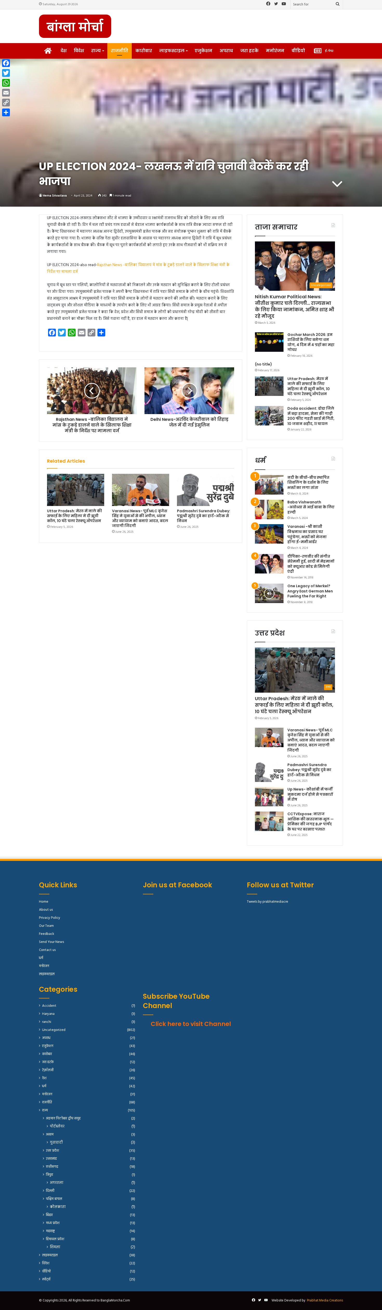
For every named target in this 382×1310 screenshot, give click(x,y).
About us (46, 910)
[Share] (6, 112)
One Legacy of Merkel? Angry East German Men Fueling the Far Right (310, 591)
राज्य (96, 51)
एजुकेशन (203, 51)
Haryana (48, 1014)
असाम (50, 1134)
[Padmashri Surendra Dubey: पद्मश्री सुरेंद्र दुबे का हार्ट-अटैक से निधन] (205, 490)
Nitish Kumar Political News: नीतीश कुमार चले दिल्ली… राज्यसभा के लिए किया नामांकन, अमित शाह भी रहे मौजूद (294, 306)
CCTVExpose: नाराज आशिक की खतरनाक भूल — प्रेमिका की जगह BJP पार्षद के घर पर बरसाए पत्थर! (310, 821)
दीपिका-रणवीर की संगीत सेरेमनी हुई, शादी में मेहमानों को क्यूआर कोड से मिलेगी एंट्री (310, 564)
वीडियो (298, 51)
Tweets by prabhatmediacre (267, 901)
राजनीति (119, 51)
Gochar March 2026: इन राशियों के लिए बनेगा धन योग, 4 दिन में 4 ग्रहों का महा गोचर (310, 342)
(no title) (263, 364)
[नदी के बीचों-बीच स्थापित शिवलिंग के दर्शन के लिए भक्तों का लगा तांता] (269, 485)
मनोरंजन (275, 51)
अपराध (226, 51)
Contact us (47, 950)
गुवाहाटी (56, 1142)
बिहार (49, 1215)
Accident (49, 1006)
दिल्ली (50, 1191)
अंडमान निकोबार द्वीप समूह (63, 1118)
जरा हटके (249, 51)
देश (64, 51)
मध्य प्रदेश (53, 1223)
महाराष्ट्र (50, 1231)
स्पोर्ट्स (46, 1279)
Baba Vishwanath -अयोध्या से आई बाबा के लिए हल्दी (310, 507)
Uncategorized (53, 1030)
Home (43, 901)
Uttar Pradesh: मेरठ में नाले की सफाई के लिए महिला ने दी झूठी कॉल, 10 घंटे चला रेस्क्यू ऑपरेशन (74, 515)
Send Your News (51, 942)
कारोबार (143, 51)
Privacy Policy (49, 918)
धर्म (41, 958)
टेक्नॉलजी (48, 1070)
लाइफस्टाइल (172, 51)
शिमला (55, 1247)
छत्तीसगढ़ (52, 1167)
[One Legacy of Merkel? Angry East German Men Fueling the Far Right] (269, 593)
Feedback (46, 934)
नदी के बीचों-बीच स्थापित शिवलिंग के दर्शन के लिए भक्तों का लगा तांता (308, 482)
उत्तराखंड (51, 1159)
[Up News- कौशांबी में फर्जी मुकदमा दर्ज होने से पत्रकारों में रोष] (269, 796)
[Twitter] (6, 73)
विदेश (79, 51)
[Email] (6, 93)
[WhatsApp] (6, 83)
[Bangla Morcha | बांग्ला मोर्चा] (75, 26)
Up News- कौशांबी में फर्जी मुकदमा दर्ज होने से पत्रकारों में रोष (310, 794)
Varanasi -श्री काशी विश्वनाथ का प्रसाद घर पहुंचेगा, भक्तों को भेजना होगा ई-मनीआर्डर (307, 534)
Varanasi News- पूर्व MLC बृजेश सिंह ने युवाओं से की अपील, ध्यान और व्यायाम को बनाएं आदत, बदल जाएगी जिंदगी (140, 518)
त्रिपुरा (49, 1175)
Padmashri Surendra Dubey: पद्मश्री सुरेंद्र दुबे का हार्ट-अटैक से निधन (203, 515)
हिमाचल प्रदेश (55, 1239)
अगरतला (56, 1183)
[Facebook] (6, 63)
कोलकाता (58, 1207)
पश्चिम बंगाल (54, 1199)
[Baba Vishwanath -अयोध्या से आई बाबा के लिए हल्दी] (269, 509)
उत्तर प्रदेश (52, 1150)
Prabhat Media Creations (325, 1300)
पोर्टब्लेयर (57, 1126)
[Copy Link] (6, 102)
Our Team (46, 926)
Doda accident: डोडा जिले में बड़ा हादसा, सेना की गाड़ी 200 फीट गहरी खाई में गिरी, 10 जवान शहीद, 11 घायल (310, 416)
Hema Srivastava (55, 195)
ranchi (46, 1022)
